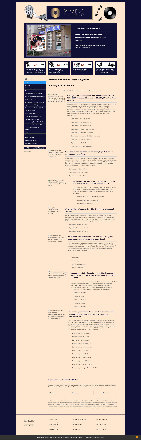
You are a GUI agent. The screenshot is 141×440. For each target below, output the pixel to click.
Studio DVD (27, 433)
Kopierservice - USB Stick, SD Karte (34, 107)
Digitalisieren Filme (77, 427)
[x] (136, 436)
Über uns (27, 85)
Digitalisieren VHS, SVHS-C (55, 427)
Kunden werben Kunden (31, 143)
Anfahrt (100, 433)
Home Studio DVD (53, 419)
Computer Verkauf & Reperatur (33, 116)
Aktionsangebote (29, 88)
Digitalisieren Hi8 (53, 429)
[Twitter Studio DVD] (105, 393)
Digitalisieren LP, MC (54, 422)
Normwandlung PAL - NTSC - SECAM (34, 122)
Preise (26, 132)
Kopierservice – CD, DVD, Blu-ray (33, 105)
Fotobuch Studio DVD (101, 419)
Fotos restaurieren (30, 110)
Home (26, 82)
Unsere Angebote (53, 424)
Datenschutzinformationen (97, 437)
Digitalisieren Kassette (79, 422)
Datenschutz (113, 433)
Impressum (106, 433)
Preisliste (99, 422)
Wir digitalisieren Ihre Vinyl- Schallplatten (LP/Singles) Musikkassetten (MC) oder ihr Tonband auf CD (94, 182)
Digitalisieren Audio (78, 429)
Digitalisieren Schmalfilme (79, 419)
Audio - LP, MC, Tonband (31, 99)
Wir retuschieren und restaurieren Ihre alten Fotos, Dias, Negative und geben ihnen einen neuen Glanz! (90, 238)
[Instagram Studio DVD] (75, 393)
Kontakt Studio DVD (101, 429)
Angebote (27, 91)
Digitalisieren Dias (77, 424)
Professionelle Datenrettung (32, 119)
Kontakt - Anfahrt (29, 137)
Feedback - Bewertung (31, 140)
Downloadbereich (29, 134)
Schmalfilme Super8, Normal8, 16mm (35, 96)
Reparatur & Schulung (102, 427)
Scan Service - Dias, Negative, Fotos (34, 102)
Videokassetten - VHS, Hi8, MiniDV (34, 93)
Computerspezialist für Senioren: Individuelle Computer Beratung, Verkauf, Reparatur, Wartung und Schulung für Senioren (93, 275)
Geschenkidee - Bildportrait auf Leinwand (33, 128)
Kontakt (94, 433)
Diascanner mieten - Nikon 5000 (33, 124)
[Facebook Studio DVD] (52, 393)
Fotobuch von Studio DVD (31, 113)
